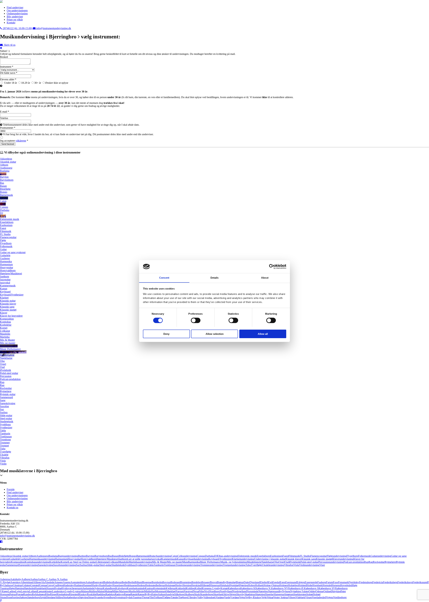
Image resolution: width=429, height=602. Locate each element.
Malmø (108, 591)
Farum (329, 582)
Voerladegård (319, 597)
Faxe (335, 582)
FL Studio (305, 556)
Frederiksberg (390, 582)
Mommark (160, 591)
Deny (166, 333)
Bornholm (157, 582)
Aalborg (25, 579)
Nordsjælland (239, 591)
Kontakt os (12, 507)
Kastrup (149, 588)
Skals (197, 594)
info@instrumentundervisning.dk (17, 535)
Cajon (174, 556)
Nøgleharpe (267, 562)
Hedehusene (130, 585)
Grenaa (43, 585)
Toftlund (158, 597)
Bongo (132, 556)
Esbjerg (301, 582)
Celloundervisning (187, 556)
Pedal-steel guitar (309, 562)
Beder (125, 582)
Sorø (9, 597)
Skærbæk (218, 594)
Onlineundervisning (17, 13)
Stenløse (51, 597)
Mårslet (140, 591)
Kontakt (11, 22)
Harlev (95, 585)
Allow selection (215, 333)
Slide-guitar (93, 565)
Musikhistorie (254, 562)
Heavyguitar (74, 559)
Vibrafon (288, 565)
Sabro (155, 594)
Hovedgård (346, 585)
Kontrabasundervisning (37, 562)
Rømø (127, 594)
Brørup (240, 582)
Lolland (33, 591)
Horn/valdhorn (88, 559)
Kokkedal (181, 588)
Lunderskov (58, 591)
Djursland (255, 582)
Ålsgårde (49, 582)
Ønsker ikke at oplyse (56, 82)
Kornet (64, 562)
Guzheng (24, 559)
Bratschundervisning (160, 556)
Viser (322, 565)
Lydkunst (114, 562)
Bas (110, 556)
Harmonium (61, 559)
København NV (279, 588)
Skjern (232, 594)
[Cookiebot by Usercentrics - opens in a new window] (271, 266)
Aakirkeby (15, 579)
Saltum (162, 594)
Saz (78, 565)
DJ (215, 556)
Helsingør (170, 585)
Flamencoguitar (318, 556)
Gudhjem (58, 585)
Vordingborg (340, 597)
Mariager (124, 591)
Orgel (282, 562)
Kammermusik (169, 559)
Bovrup (166, 582)
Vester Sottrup (280, 597)
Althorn (32, 556)
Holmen (283, 585)
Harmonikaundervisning (42, 559)
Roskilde (91, 594)
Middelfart (149, 591)
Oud (287, 562)
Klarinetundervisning (243, 559)
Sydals (129, 597)
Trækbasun (170, 565)
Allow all (263, 333)
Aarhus (34, 579)
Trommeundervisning (211, 565)
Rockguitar (379, 562)
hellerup (160, 585)
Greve (50, 585)
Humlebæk (40, 588)
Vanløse (220, 597)
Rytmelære (390, 562)
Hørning (19, 588)
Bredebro (196, 582)
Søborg (23, 597)
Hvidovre (67, 588)
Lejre (18, 591)
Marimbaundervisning (140, 562)
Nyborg (286, 591)
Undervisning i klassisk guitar (270, 559)
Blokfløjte (124, 556)
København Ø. (296, 588)
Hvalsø (58, 588)
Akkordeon (6, 556)
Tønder (174, 597)
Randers (27, 594)
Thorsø (145, 597)
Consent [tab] (164, 277)
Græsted (34, 585)
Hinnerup (215, 585)
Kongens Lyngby (211, 588)
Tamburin (159, 565)
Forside (11, 489)
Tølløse (167, 597)
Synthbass (130, 565)
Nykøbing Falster (299, 591)
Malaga (85, 591)
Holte (309, 585)
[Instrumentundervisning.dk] (1, 1)
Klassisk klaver (294, 559)
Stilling (59, 597)
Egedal (276, 582)
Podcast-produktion (354, 562)
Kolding (190, 588)
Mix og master (174, 562)
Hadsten (78, 585)
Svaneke (99, 597)
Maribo (132, 591)
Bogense (147, 582)
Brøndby (221, 582)
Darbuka (209, 556)
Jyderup (98, 588)
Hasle (102, 585)
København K (247, 588)
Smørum (288, 594)
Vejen (242, 597)
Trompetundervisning (234, 565)
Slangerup (279, 594)
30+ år (37, 82)
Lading (11, 591)
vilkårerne (21, 140)
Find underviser (15, 7)
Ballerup (117, 582)
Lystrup (77, 591)
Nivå (206, 591)
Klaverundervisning (342, 559)
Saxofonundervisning (64, 565)
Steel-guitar (106, 565)
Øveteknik (294, 562)
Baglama (53, 556)
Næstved (188, 591)
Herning (186, 585)
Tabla (151, 565)
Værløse (234, 597)
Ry (146, 594)
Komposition (18, 562)
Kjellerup (171, 588)
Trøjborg (183, 597)
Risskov (82, 594)
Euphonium (276, 556)
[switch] (195, 320)
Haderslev (68, 585)
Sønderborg (33, 597)
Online (327, 591)
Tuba (248, 565)
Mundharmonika (191, 562)
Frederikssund (420, 582)
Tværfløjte (256, 565)
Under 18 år (10, 82)
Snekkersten (299, 594)
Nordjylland (226, 591)
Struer (91, 597)
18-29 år (25, 82)
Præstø (19, 594)
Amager (58, 582)
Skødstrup (249, 594)
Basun (115, 556)
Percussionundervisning (331, 562)
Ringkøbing (62, 594)
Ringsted (73, 594)
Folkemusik (364, 556)
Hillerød (205, 585)
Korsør (224, 588)
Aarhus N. (54, 579)
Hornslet (326, 585)
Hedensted (150, 585)
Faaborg (321, 582)
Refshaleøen (38, 594)
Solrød (309, 594)
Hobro (251, 585)
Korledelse (55, 562)
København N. (263, 588)
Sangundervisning (28, 565)
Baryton (90, 556)
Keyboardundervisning (196, 559)
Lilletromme (102, 562)
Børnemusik (142, 556)
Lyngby (69, 591)
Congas (201, 556)
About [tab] (264, 277)
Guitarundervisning (381, 556)
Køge (5, 591)
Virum (308, 597)
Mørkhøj (171, 591)
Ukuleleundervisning (273, 565)
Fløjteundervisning (337, 556)
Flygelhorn (352, 556)
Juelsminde (88, 588)
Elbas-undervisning (227, 556)
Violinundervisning (309, 565)
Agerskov (15, 582)
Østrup (12, 594)
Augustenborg (77, 582)
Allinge (37, 582)
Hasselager (118, 585)
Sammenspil (12, 565)
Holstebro (293, 585)
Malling (93, 591)
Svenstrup (120, 597)
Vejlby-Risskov (253, 597)
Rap (366, 562)
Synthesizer (142, 565)
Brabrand (175, 582)
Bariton (82, 556)
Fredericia (377, 582)
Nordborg (214, 591)
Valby (200, 597)
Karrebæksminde (136, 588)
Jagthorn (122, 559)
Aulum (89, 582)
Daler (247, 582)
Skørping (260, 594)
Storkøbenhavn (71, 597)
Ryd (150, 594)
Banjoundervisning (68, 556)
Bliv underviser (15, 16)
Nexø (196, 591)
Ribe (47, 594)
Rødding (101, 594)
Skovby (240, 594)
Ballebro (108, 582)
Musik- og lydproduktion (234, 562)
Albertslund (27, 582)
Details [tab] (214, 277)
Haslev (108, 585)
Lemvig (25, 591)
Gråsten (26, 585)
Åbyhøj (6, 582)
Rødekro (110, 594)
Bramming (186, 582)
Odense (319, 591)
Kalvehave (121, 588)
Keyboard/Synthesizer (220, 559)
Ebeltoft (264, 582)
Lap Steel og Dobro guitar (82, 562)
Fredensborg (365, 582)
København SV (327, 588)
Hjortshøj (234, 585)
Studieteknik (118, 565)
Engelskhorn (263, 556)
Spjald (43, 597)
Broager (205, 582)
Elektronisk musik (247, 556)
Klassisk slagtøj (324, 559)
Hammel (87, 585)
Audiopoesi (42, 556)
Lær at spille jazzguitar (139, 559)
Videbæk (300, 597)
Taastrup (137, 597)
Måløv (115, 591)
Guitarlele (14, 559)
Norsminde (252, 591)
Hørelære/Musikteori (107, 559)
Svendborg (109, 597)
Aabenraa (5, 579)
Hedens (141, 585)
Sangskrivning (45, 565)
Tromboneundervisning (188, 565)
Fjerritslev (354, 582)
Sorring (16, 597)
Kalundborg (109, 588)
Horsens (335, 585)
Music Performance (210, 562)
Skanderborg (206, 594)
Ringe (53, 594)
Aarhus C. (43, 579)
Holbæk (259, 585)
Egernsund (291, 582)
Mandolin (124, 562)
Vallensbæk (209, 597)
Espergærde (311, 582)
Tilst (151, 597)
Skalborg (189, 594)
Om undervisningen (17, 10)
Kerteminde (159, 588)
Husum (50, 588)
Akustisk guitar (20, 556)
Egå (270, 582)
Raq (371, 562)
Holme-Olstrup (271, 585)
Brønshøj (231, 582)
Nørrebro (263, 591)
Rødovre (119, 594)
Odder (312, 591)
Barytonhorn (101, 556)
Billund (138, 582)
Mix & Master (159, 562)
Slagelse (269, 594)
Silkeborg (179, 594)
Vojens (329, 597)
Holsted (302, 585)
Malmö (101, 591)
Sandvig (170, 594)
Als (43, 582)
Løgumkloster (44, 591)
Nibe (201, 591)
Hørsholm (29, 588)
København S (311, 588)
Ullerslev (192, 597)
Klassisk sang (309, 559)
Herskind (196, 585)
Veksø (270, 597)
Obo (276, 562)
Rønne (141, 594)
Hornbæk (317, 585)
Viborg (292, 597)
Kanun (180, 559)
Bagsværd (98, 582)
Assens (66, 582)
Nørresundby (275, 591)
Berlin (131, 582)
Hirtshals (224, 585)
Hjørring (243, 585)
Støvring (83, 597)
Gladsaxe (8, 585)
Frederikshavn (405, 582)
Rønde (134, 594)
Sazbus (83, 565)
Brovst (213, 582)
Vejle (264, 597)
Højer (12, 588)
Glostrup (17, 585)
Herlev (178, 585)
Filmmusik (294, 556)
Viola (296, 565)
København (234, 588)
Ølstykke (335, 591)
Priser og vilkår (15, 19)
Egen (282, 582)
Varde (227, 597)
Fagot (286, 556)
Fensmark (343, 582)
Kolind (198, 588)
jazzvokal (156, 559)
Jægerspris (77, 588)
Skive (226, 594)
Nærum (180, 591)
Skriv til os (9, 44)
